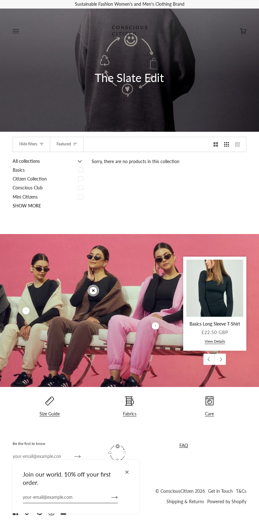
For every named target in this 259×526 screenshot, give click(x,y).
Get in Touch (220, 491)
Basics (19, 170)
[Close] (129, 469)
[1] (155, 325)
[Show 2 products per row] (215, 144)
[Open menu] (22, 31)
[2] (26, 310)
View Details (215, 341)
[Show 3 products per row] (226, 144)
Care (209, 413)
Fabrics (129, 413)
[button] (139, 440)
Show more (27, 205)
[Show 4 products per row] (239, 144)
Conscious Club (28, 187)
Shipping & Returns (185, 501)
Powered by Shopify (226, 501)
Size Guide (49, 413)
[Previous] (209, 359)
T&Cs (241, 491)
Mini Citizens (25, 197)
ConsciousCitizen (177, 491)
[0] (93, 290)
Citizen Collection (30, 178)
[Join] (109, 497)
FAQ (183, 445)
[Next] (220, 359)
